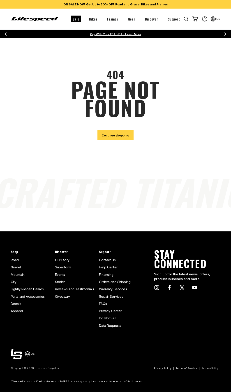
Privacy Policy (163, 368)
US (218, 19)
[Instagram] (156, 287)
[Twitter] (182, 287)
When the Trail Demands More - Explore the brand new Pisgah (115, 34)
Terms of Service (186, 368)
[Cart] (195, 19)
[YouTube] (194, 287)
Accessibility (209, 368)
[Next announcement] (225, 34)
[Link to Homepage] (16, 354)
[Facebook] (169, 287)
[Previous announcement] (6, 34)
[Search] (186, 19)
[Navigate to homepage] (34, 19)
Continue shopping (115, 135)
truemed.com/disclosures (125, 381)
